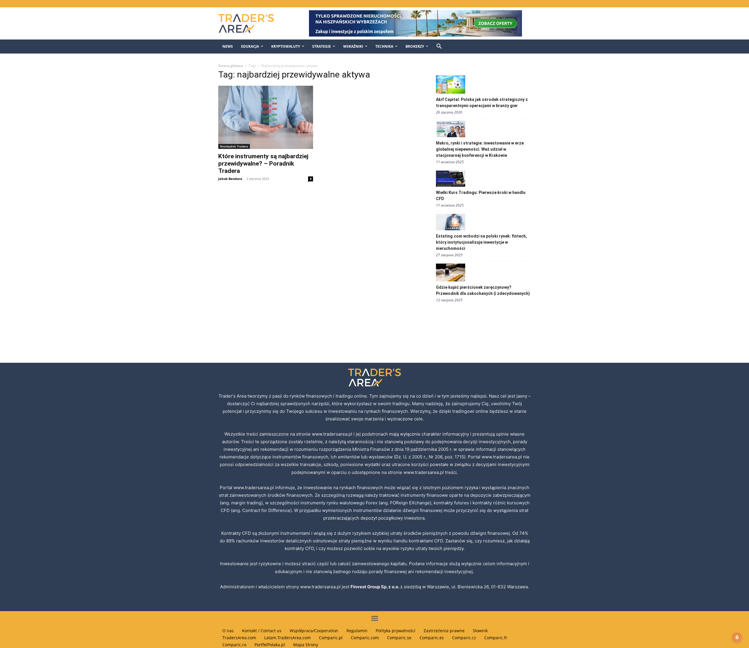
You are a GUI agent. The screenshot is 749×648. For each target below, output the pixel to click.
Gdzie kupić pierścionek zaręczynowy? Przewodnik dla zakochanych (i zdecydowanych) (483, 290)
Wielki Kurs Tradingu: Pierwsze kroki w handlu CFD (480, 195)
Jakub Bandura (230, 178)
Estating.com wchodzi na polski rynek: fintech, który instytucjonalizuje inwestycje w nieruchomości (481, 242)
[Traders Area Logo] (252, 23)
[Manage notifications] (737, 637)
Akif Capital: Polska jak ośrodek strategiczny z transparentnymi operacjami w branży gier (482, 102)
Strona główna (230, 65)
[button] (439, 46)
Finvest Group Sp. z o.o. (375, 586)
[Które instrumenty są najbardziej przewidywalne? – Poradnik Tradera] (265, 117)
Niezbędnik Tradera (234, 146)
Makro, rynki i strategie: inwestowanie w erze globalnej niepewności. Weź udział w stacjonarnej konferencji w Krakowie (480, 149)
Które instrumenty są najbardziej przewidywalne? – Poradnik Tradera (263, 163)
